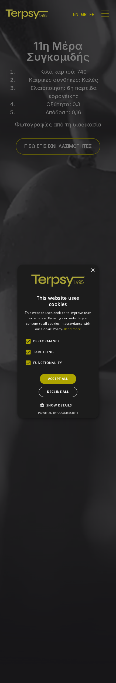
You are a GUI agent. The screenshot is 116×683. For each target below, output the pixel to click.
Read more (72, 329)
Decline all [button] (58, 391)
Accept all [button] (58, 378)
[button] (58, 405)
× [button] (93, 270)
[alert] (58, 341)
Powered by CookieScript (58, 413)
